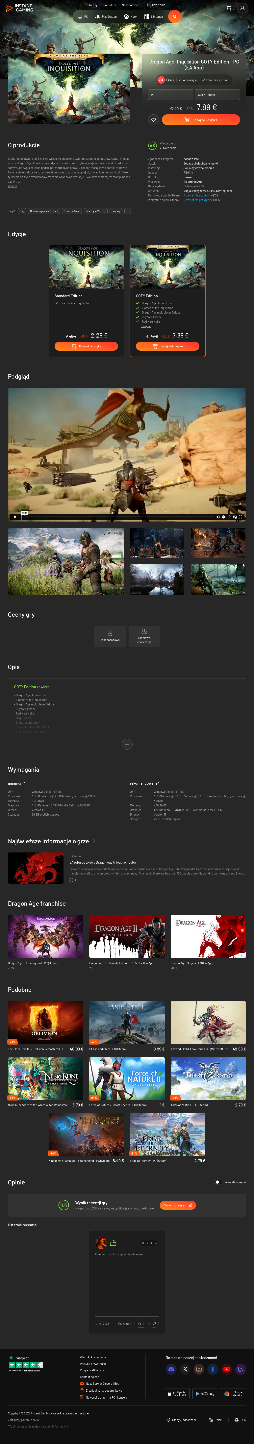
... (127, 211)
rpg (22, 211)
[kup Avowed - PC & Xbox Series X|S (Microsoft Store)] (208, 1022)
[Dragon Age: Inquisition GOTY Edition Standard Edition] (86, 292)
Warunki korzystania (93, 1357)
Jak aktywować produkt (199, 168)
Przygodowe (200, 190)
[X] (185, 1369)
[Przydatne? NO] (154, 1324)
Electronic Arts (193, 181)
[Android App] (205, 1393)
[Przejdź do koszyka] (228, 8)
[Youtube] (226, 1369)
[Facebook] (212, 1369)
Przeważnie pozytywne (198, 195)
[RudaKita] (101, 1243)
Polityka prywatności (93, 1363)
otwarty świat (72, 211)
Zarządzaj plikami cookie (24, 1420)
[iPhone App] (177, 1393)
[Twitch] (240, 1369)
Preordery (109, 5)
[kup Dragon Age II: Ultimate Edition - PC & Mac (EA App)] (127, 936)
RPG (212, 190)
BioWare (189, 177)
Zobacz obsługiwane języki (201, 163)
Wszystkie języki (235, 1182)
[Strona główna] (19, 8)
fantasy (116, 211)
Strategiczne (224, 190)
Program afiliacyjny (92, 1370)
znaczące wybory (96, 211)
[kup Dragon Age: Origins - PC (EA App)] (208, 936)
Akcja (187, 190)
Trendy (93, 5)
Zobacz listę (191, 159)
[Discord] (171, 1369)
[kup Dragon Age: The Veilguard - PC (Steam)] (45, 936)
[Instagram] (198, 1369)
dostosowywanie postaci (44, 211)
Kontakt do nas (89, 1377)
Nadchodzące (131, 5)
